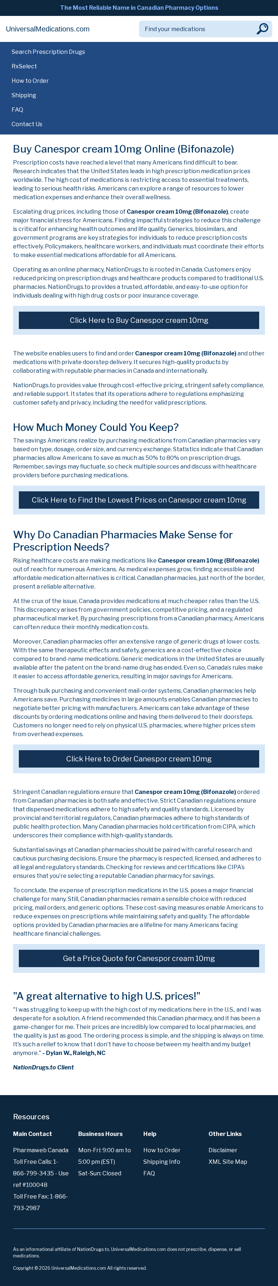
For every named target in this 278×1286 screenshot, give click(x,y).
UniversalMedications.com (48, 29)
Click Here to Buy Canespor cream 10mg (139, 320)
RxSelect (24, 66)
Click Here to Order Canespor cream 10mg (139, 759)
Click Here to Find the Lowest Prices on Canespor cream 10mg (139, 500)
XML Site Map (227, 1161)
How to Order (30, 80)
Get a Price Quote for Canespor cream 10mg (139, 958)
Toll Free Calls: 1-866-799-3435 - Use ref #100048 (41, 1173)
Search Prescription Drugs (48, 51)
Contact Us (27, 124)
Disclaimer (222, 1150)
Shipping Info (161, 1161)
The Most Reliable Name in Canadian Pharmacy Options (139, 7)
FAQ (17, 109)
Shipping (24, 95)
